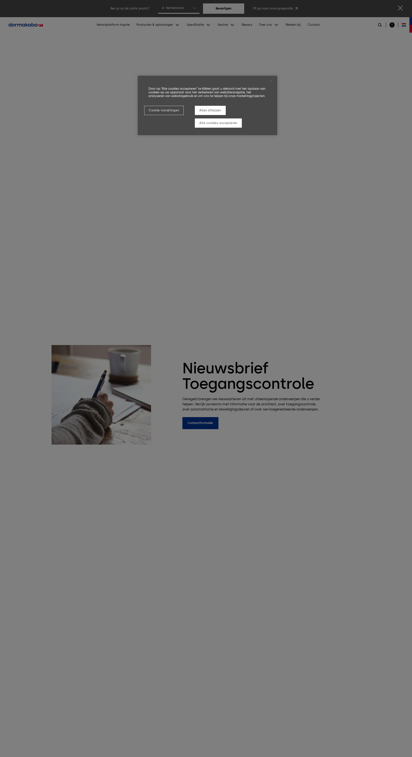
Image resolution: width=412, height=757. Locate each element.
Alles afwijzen (210, 110)
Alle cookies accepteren (218, 123)
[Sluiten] (271, 81)
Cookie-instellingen (164, 110)
